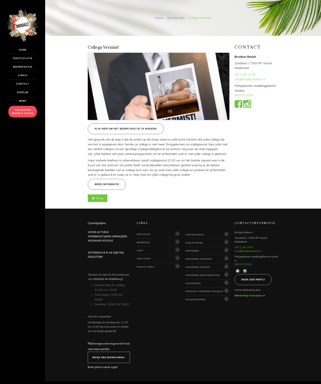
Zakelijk (22, 92)
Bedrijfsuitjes (176, 18)
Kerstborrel (192, 251)
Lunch (22, 75)
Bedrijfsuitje (22, 66)
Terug (98, 198)
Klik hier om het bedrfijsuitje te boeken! (126, 128)
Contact (22, 83)
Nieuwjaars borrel (196, 299)
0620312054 (244, 95)
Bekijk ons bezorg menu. (108, 357)
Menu (22, 100)
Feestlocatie (22, 58)
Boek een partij (253, 279)
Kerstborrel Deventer (198, 267)
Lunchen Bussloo (195, 234)
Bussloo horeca (145, 267)
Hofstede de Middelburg (107, 279)
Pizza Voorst (144, 259)
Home (23, 49)
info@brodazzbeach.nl (250, 79)
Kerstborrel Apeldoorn (199, 259)
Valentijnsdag (193, 283)
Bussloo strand (194, 243)
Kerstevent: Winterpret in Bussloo (204, 291)
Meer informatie (107, 184)
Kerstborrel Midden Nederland (203, 275)
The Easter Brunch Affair (22, 111)
